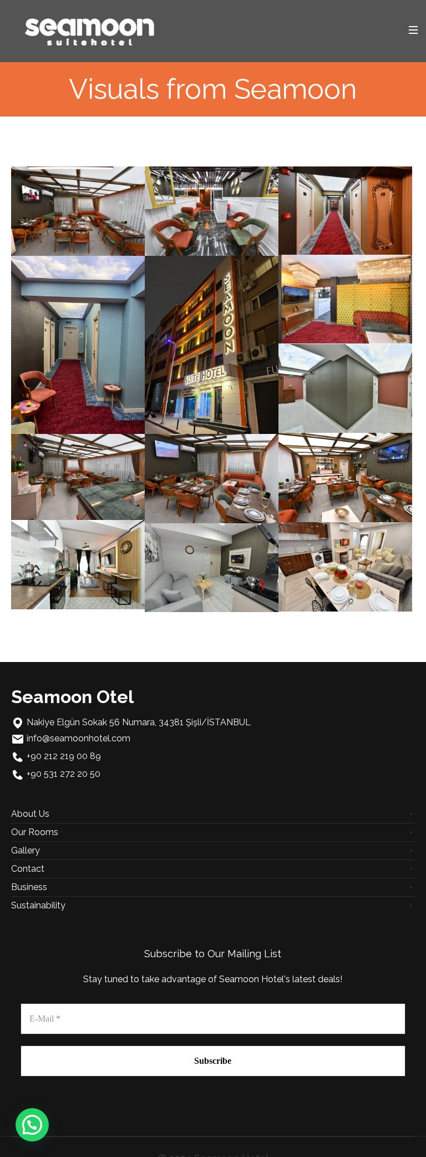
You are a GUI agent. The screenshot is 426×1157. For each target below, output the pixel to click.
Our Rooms (34, 832)
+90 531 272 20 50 (63, 774)
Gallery (25, 850)
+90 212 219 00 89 (64, 756)
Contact (27, 868)
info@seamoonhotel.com (78, 738)
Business (29, 887)
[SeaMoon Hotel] (89, 30)
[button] (32, 1124)
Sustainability (38, 905)
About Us (30, 814)
